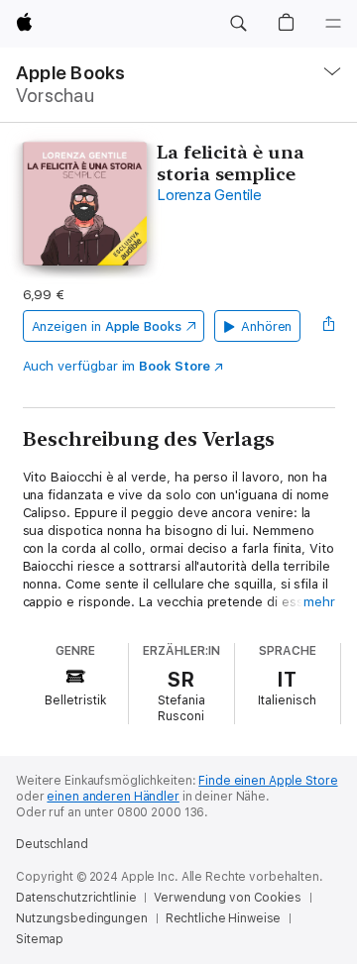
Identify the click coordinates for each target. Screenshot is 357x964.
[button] (238, 24)
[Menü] (333, 24)
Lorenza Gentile (209, 195)
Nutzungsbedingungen (82, 918)
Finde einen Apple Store (267, 781)
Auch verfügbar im (116, 366)
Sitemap (39, 939)
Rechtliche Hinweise (224, 918)
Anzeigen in (107, 326)
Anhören (267, 326)
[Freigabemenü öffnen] (328, 326)
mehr (319, 601)
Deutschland (52, 844)
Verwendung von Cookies (227, 898)
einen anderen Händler (112, 796)
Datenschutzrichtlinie (76, 898)
